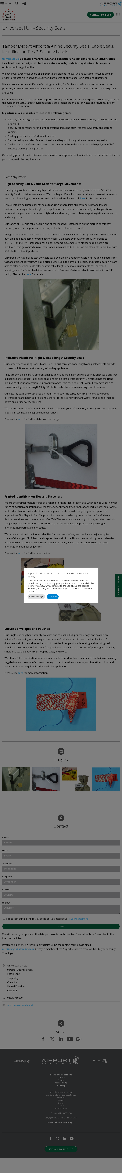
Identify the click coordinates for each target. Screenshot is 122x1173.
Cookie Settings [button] (36, 596)
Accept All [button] (52, 596)
